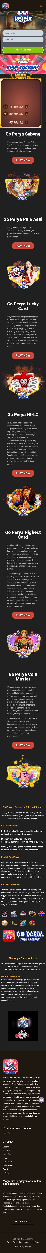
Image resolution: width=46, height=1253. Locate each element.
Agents (6, 1169)
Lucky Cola (7, 1133)
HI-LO (5, 1158)
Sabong (6, 1147)
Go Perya (6, 1173)
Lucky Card (7, 1154)
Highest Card (8, 1165)
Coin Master (7, 1162)
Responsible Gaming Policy (29, 1242)
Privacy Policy (12, 1242)
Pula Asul (6, 1151)
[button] (41, 5)
